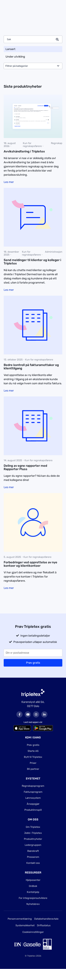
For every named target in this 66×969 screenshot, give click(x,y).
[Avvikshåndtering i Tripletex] (33, 111)
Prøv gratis (33, 744)
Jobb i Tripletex (33, 832)
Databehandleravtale (46, 918)
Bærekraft (33, 850)
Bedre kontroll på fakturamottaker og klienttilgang (31, 366)
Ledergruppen (33, 844)
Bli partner (33, 768)
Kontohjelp (33, 892)
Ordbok (33, 886)
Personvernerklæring (20, 918)
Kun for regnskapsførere (32, 145)
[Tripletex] (33, 692)
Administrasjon (53, 251)
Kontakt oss (33, 862)
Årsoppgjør (33, 803)
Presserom (33, 856)
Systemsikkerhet (25, 925)
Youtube (28, 714)
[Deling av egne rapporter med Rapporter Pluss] (33, 425)
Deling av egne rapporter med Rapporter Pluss (25, 467)
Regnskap (56, 143)
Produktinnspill (33, 809)
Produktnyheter (33, 838)
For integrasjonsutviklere (33, 898)
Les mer (9, 182)
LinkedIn (44, 714)
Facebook (19, 714)
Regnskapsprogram (33, 785)
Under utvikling (15, 56)
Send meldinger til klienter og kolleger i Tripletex (32, 261)
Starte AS (33, 750)
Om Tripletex (33, 826)
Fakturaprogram (33, 791)
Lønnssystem (33, 797)
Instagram (36, 714)
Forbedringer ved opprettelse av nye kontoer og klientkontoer (30, 563)
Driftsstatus (43, 925)
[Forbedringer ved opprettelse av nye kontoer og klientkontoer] (33, 522)
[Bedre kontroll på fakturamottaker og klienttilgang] (33, 325)
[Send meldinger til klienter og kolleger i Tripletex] (33, 217)
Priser (33, 762)
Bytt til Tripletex (33, 756)
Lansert (10, 49)
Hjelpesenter (33, 880)
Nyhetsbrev (33, 904)
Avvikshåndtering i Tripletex (24, 151)
